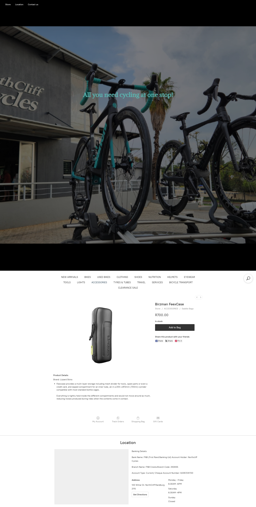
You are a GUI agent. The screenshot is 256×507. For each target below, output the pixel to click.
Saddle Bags (188, 308)
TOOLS (67, 282)
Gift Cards (158, 421)
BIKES (87, 277)
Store (8, 4)
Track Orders (118, 421)
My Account (98, 421)
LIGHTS (81, 282)
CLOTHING (122, 277)
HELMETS (172, 277)
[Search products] (248, 278)
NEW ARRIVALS (69, 277)
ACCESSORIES (99, 282)
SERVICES (157, 282)
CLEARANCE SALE (128, 287)
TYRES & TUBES (122, 282)
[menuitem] (197, 297)
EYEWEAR (189, 277)
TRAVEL (141, 282)
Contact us (33, 4)
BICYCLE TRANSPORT (181, 282)
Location (19, 4)
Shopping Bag (138, 421)
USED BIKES (103, 277)
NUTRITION (155, 277)
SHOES (138, 277)
